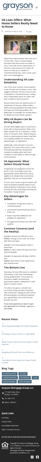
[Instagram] (32, 457)
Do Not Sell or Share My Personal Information (19, 437)
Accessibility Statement (10, 425)
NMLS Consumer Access (11, 429)
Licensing (5, 418)
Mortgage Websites (17, 450)
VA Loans (29, 31)
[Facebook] (37, 457)
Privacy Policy (7, 422)
